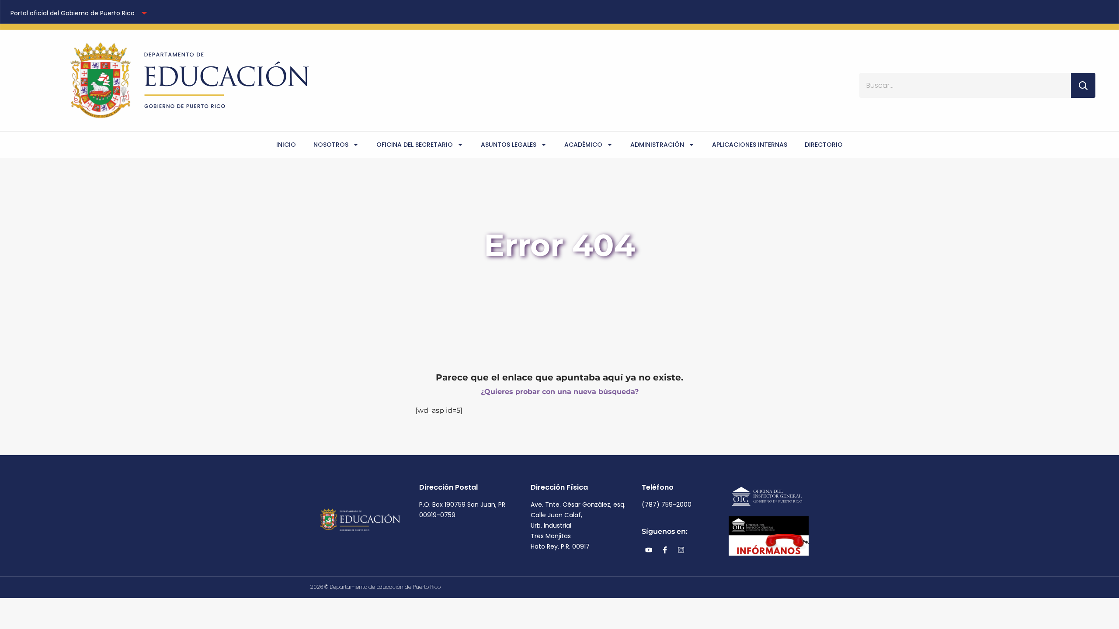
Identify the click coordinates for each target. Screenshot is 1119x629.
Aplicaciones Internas (749, 144)
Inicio (286, 144)
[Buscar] (1083, 85)
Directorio (824, 144)
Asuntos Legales (508, 144)
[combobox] (965, 85)
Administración (657, 144)
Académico (583, 144)
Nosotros (330, 144)
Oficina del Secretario (414, 144)
